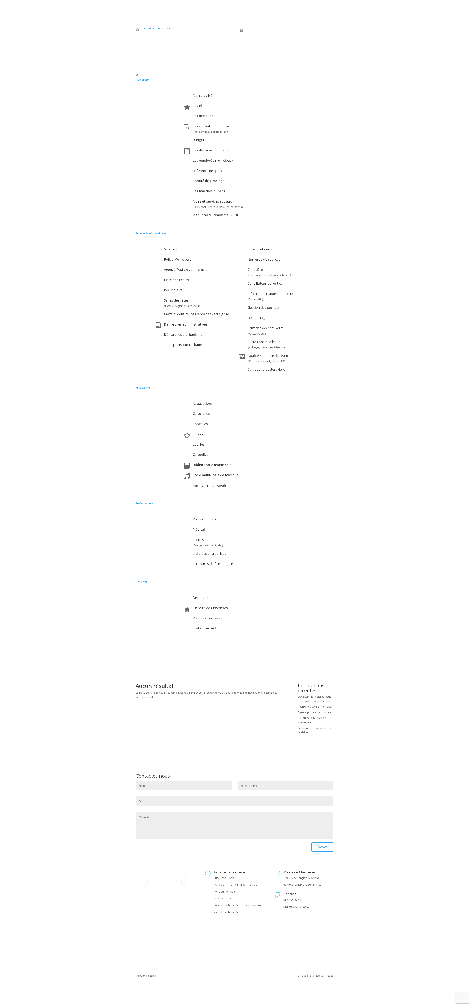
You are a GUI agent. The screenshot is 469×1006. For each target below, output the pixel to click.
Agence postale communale (314, 712)
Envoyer (322, 847)
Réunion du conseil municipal (315, 706)
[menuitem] (234, 75)
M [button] (137, 75)
